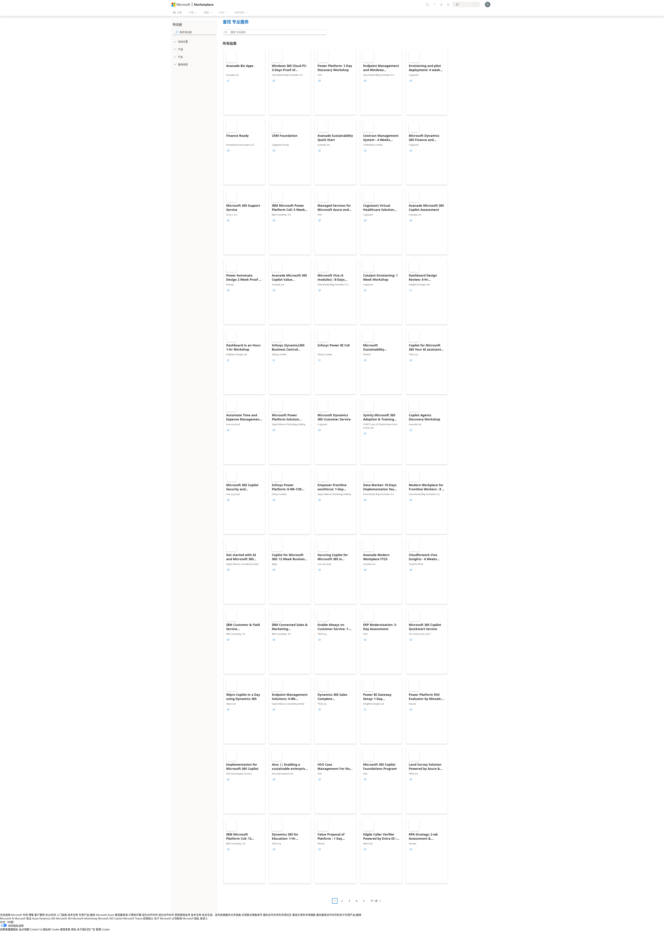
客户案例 (39, 914)
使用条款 (65, 929)
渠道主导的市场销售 (304, 914)
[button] (225, 32)
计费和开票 (134, 914)
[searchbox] (197, 32)
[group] (228, 80)
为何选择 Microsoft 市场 (14, 914)
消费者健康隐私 (9, 929)
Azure (35, 918)
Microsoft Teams (132, 918)
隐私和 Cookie (51, 929)
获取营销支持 (182, 914)
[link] (244, 82)
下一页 (374, 900)
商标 (73, 929)
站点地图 (24, 929)
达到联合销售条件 (252, 914)
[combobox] (276, 32)
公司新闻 (177, 918)
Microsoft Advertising (84, 918)
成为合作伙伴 (150, 914)
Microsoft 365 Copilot (110, 918)
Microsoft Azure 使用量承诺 (112, 914)
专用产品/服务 (87, 914)
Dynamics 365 (47, 918)
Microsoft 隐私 (191, 918)
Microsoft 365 (64, 918)
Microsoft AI (7, 918)
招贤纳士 (148, 918)
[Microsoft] (181, 5)
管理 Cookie (103, 929)
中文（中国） (8, 922)
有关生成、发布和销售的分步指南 (221, 914)
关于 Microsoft (162, 918)
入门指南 (62, 914)
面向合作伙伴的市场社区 (277, 914)
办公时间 (50, 914)
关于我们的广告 (86, 929)
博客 (31, 914)
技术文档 (73, 914)
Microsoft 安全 (23, 918)
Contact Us (36, 929)
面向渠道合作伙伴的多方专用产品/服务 (338, 914)
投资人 (204, 918)
